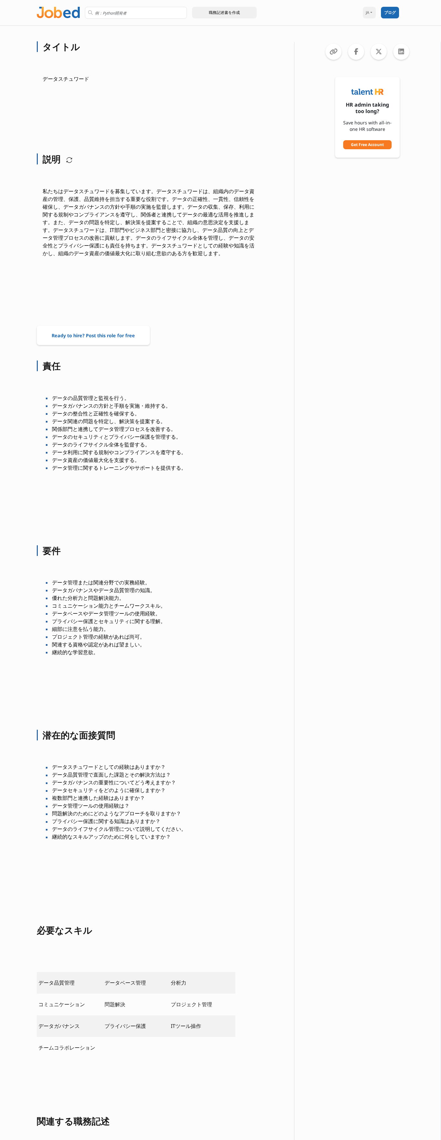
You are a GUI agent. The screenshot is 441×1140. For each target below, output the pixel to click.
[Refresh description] (68, 158)
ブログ (390, 12)
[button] (224, 12)
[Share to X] (379, 52)
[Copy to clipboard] (333, 52)
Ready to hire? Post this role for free (93, 335)
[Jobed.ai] (58, 12)
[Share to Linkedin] (401, 52)
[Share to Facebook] (356, 52)
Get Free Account (367, 144)
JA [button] (367, 12)
